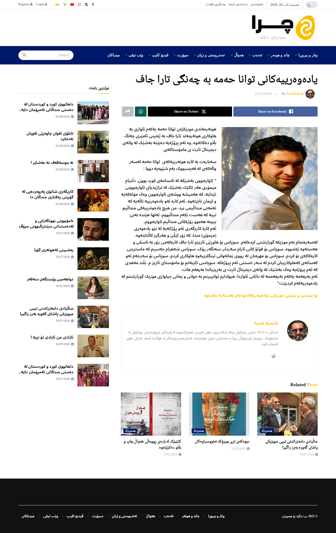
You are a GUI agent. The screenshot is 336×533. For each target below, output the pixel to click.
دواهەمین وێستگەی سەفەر (50, 279)
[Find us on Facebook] (93, 4)
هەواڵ (239, 54)
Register (24, 4)
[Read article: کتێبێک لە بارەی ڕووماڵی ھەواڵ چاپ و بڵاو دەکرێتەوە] (151, 414)
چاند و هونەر (280, 54)
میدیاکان (113, 54)
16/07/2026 (307, 454)
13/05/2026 (239, 448)
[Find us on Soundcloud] (57, 4)
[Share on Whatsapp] (140, 112)
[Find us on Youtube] (72, 4)
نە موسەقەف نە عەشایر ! (52, 162)
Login (40, 4)
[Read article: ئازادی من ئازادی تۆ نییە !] (93, 346)
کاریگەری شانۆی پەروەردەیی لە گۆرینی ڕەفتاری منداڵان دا (48, 194)
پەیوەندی (257, 4)
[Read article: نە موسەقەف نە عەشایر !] (93, 171)
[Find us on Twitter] (86, 4)
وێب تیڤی (136, 54)
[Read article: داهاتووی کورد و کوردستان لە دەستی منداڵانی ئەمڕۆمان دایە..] (93, 113)
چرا (305, 516)
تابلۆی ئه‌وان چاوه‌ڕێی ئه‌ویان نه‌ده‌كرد (50, 136)
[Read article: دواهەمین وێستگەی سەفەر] (93, 287)
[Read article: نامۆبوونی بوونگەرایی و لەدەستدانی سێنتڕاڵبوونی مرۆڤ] (93, 229)
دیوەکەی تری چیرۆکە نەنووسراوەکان (222, 441)
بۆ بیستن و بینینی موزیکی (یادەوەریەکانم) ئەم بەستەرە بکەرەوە (261, 295)
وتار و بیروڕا (308, 54)
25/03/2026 (170, 454)
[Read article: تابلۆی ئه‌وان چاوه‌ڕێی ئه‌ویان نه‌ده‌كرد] (93, 142)
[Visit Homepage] (285, 27)
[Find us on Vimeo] (65, 4)
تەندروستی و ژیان (211, 54)
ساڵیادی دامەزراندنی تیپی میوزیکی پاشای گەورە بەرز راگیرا (47, 311)
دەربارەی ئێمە (238, 4)
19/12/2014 (263, 94)
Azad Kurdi (294, 94)
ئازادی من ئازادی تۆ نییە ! (52, 337)
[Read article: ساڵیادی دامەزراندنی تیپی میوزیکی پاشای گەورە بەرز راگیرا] (287, 414)
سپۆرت (182, 54)
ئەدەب (257, 54)
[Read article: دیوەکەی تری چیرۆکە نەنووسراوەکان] (219, 414)
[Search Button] (22, 55)
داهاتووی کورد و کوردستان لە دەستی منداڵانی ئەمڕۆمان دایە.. (46, 107)
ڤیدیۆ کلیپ (160, 54)
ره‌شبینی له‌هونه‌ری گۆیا (54, 250)
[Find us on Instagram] (79, 4)
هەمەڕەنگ (266, 430)
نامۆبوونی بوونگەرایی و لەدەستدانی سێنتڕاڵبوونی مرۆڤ (46, 223)
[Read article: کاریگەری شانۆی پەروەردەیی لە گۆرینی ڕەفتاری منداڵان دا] (93, 200)
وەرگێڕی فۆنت (215, 4)
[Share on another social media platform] (128, 112)
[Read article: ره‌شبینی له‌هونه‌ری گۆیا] (93, 258)
